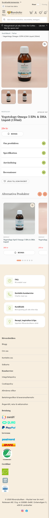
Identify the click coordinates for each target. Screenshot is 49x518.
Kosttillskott (6, 33)
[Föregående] (40, 194)
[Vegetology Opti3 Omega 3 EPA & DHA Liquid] (19, 219)
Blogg (4, 344)
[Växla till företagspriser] (39, 4)
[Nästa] (45, 194)
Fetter (14, 33)
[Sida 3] (25, 260)
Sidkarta (5, 364)
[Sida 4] (27, 260)
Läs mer (42, 25)
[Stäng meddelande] (47, 25)
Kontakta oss (7, 357)
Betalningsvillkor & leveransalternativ (18, 397)
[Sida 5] (29, 260)
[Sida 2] (22, 260)
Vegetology (5, 112)
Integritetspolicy (9, 377)
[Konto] (36, 13)
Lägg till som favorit (17, 181)
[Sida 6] (31, 260)
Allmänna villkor (9, 390)
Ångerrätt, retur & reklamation (15, 404)
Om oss (5, 351)
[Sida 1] (19, 260)
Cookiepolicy (7, 383)
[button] (44, 44)
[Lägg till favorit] (32, 205)
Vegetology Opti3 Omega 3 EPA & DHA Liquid (19, 241)
